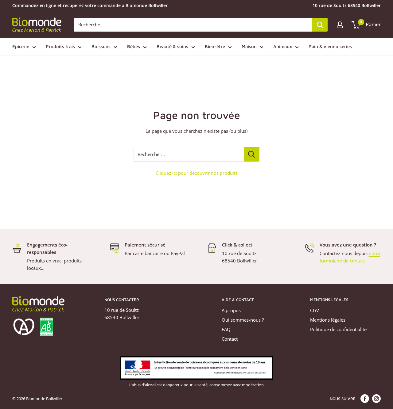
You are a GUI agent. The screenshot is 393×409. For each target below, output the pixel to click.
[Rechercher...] (251, 154)
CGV (314, 310)
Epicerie (20, 46)
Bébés (133, 46)
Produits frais (60, 46)
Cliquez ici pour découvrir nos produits (197, 173)
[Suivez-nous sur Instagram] (376, 398)
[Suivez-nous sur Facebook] (364, 398)
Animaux (282, 46)
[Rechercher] (320, 25)
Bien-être (215, 46)
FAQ (226, 329)
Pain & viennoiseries (330, 46)
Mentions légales (327, 320)
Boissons (101, 46)
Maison (249, 46)
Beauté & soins (172, 46)
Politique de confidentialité (338, 329)
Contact (230, 339)
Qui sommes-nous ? (243, 320)
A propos (231, 310)
